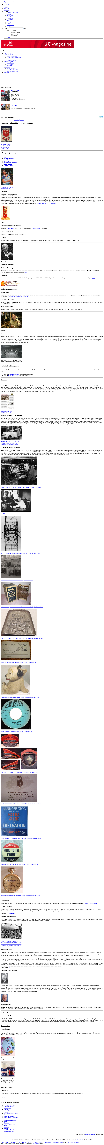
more (25, 272)
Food (5, 157)
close (9, 37)
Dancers (6, 1112)
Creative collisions (11, 60)
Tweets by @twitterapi (19, 120)
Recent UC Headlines (12, 56)
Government (7, 1114)
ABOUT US (7, 67)
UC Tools (6, 11)
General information (11, 68)
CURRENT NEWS (8, 54)
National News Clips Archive (14, 57)
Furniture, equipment (9, 158)
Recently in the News (9, 1105)
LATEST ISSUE (8, 53)
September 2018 (15, 90)
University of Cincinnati (73, 1142)
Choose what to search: (10, 30)
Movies (5, 1121)
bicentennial (6, 72)
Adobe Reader (35, 1143)
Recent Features (10, 63)
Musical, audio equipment (10, 162)
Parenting (6, 155)
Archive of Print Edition (12, 71)
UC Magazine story (13, 375)
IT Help (9, 21)
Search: (6, 28)
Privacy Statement (47, 1142)
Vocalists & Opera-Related (10, 1129)
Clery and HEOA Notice (10, 1142)
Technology (7, 161)
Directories (6, 10)
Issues (5, 58)
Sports (5, 1125)
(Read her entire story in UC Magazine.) (46, 203)
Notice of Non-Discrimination (24, 1142)
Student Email (10, 15)
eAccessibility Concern (37, 1142)
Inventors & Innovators (10, 1120)
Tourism (6, 1128)
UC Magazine (79, 1139)
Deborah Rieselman (90, 1134)
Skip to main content (9, 2)
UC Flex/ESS (10, 19)
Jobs (5, 5)
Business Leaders (8, 1110)
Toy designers (6, 1097)
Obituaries (9, 65)
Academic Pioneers (8, 1106)
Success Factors (10, 25)
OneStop (9, 14)
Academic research (8, 165)
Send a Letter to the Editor (13, 69)
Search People (13, 35)
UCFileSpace (10, 18)
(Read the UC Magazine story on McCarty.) (19, 296)
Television (6, 1127)
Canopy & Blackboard (12, 12)
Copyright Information (57, 1142)
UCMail (9, 16)
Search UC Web (14, 34)
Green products (8, 164)
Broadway (6, 1109)
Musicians (6, 1123)
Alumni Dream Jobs (9, 1131)
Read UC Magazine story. (91, 903)
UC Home (6, 4)
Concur (8, 23)
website (45, 423)
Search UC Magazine (15, 32)
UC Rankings (10, 64)
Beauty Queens (7, 1108)
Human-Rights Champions (11, 1117)
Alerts (2, 1142)
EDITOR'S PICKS (8, 61)
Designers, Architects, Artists (11, 1113)
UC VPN (9, 22)
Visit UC (6, 7)
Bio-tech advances (8, 160)
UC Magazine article (36, 228)
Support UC (7, 8)
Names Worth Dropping (10, 1124)
